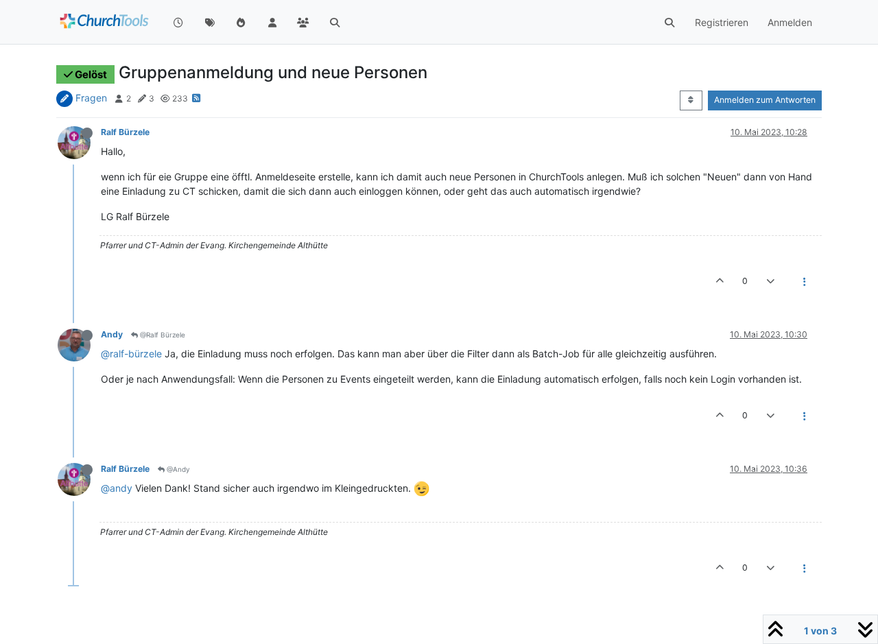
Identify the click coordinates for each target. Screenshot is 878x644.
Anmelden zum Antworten (765, 100)
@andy (116, 488)
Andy (112, 334)
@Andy (177, 469)
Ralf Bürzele (125, 132)
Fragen (91, 98)
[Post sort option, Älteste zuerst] (691, 100)
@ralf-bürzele (131, 353)
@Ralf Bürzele (161, 335)
